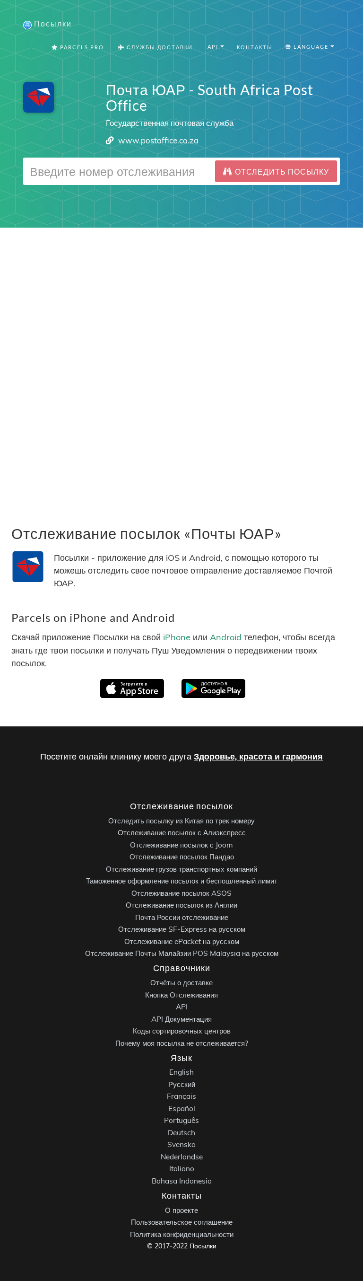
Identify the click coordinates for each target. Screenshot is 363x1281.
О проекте (181, 1210)
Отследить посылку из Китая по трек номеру (181, 820)
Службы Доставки (159, 47)
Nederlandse (182, 1156)
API (182, 1006)
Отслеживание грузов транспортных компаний (181, 869)
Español (181, 1108)
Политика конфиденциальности (181, 1234)
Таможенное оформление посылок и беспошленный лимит (181, 880)
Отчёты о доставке (181, 982)
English (181, 1072)
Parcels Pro (81, 47)
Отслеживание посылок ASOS (181, 893)
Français (181, 1096)
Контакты (255, 47)
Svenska (181, 1144)
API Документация (181, 1019)
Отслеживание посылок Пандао (182, 856)
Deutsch (181, 1132)
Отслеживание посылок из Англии (181, 905)
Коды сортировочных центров (182, 1030)
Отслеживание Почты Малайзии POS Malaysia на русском (181, 953)
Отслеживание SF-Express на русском (181, 929)
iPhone (176, 637)
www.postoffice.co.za (158, 140)
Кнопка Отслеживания (181, 994)
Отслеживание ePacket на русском (181, 941)
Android (226, 637)
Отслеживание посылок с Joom (181, 844)
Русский (181, 1084)
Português (181, 1120)
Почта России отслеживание (181, 917)
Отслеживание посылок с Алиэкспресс (182, 832)
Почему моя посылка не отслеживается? (181, 1043)
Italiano (181, 1168)
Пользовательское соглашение (182, 1222)
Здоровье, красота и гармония (258, 756)
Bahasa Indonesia (182, 1180)
